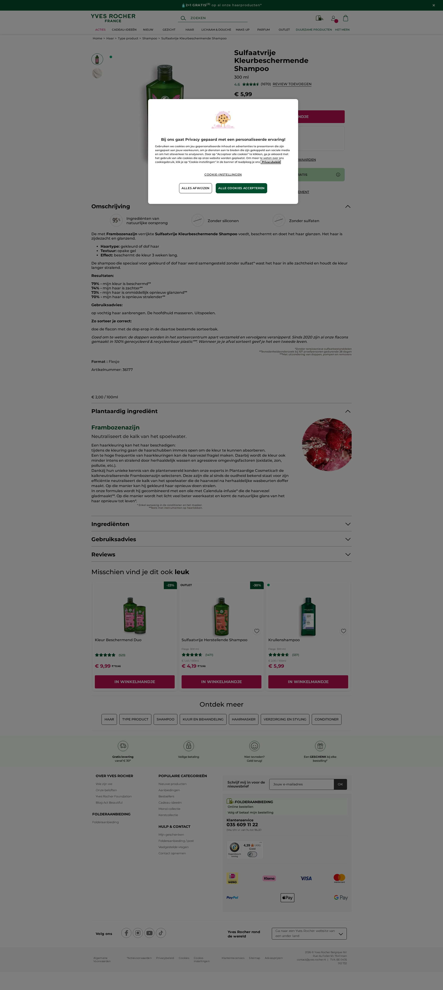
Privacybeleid (270, 162)
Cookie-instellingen (223, 174)
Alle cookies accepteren (241, 188)
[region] (223, 151)
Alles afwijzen (196, 188)
